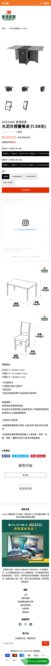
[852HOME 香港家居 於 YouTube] (30, 625)
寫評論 (25, 475)
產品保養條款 (25, 605)
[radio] (25, 153)
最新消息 (25, 509)
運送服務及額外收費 (25, 602)
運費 (14, 142)
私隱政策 (25, 608)
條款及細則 (25, 598)
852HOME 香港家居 (32, 651)
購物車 (46, 3)
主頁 (25, 595)
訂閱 (45, 643)
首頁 (3, 28)
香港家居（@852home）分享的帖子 (25, 257)
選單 (7, 3)
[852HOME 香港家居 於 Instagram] (25, 625)
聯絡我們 (25, 612)
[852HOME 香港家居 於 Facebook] (20, 625)
